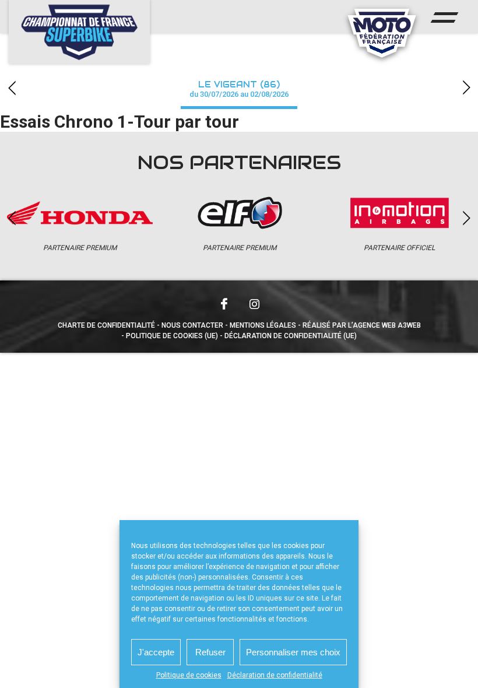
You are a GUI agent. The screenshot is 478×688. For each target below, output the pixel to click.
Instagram (254, 303)
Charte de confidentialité (106, 325)
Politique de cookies (189, 675)
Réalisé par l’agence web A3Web (362, 325)
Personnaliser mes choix (293, 652)
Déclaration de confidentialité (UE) (290, 336)
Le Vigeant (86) (239, 89)
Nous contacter (192, 325)
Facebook (224, 303)
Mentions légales (263, 325)
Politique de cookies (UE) (172, 336)
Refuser (210, 652)
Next (466, 87)
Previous (11, 87)
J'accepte (156, 652)
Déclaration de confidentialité (274, 675)
